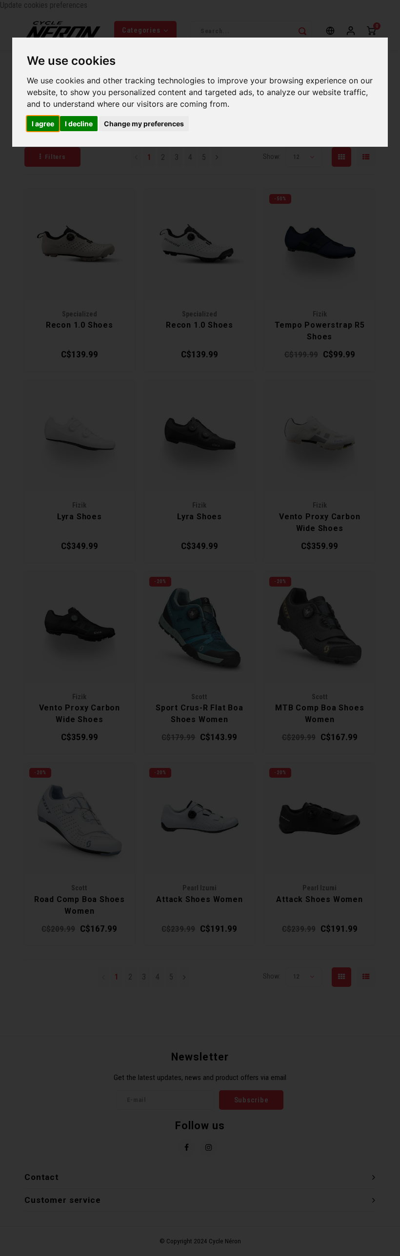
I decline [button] (79, 123)
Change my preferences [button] (144, 123)
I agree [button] (43, 123)
